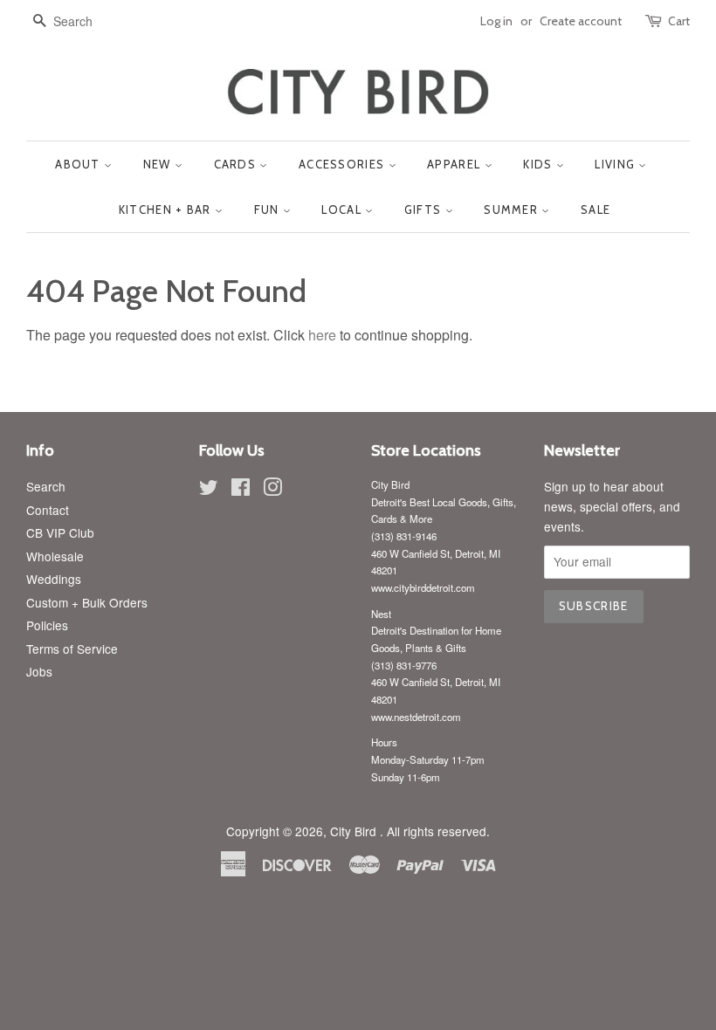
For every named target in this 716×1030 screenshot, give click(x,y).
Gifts (424, 209)
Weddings (53, 578)
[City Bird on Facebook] (241, 489)
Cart (679, 21)
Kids (539, 164)
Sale (595, 209)
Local (343, 209)
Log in (496, 21)
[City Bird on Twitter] (208, 489)
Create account (581, 21)
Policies (47, 625)
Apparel (455, 164)
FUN (268, 209)
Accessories (344, 164)
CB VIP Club (60, 532)
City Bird (355, 831)
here (322, 335)
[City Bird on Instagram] (272, 489)
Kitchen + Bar (167, 209)
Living (616, 164)
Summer (512, 209)
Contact (47, 509)
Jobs (39, 671)
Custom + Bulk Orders (87, 602)
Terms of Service (72, 648)
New (159, 164)
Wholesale (55, 556)
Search (45, 486)
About (79, 164)
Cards (237, 164)
